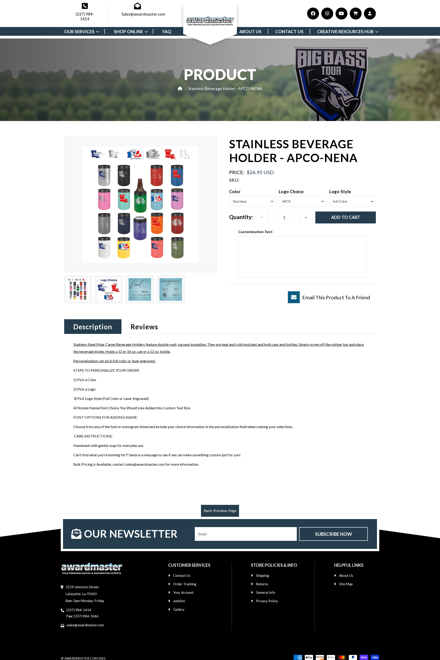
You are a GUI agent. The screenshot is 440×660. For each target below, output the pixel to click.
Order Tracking (184, 584)
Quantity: (241, 216)
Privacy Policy (267, 601)
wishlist (179, 601)
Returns (262, 584)
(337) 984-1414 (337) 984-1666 (82, 613)
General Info (265, 592)
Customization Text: (255, 231)
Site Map (346, 584)
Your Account (183, 592)
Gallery (178, 609)
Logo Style (340, 191)
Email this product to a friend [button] (336, 297)
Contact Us (181, 575)
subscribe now (333, 534)
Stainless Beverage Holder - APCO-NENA (225, 88)
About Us (346, 575)
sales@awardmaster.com (85, 625)
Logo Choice (291, 191)
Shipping (262, 575)
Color (235, 191)
